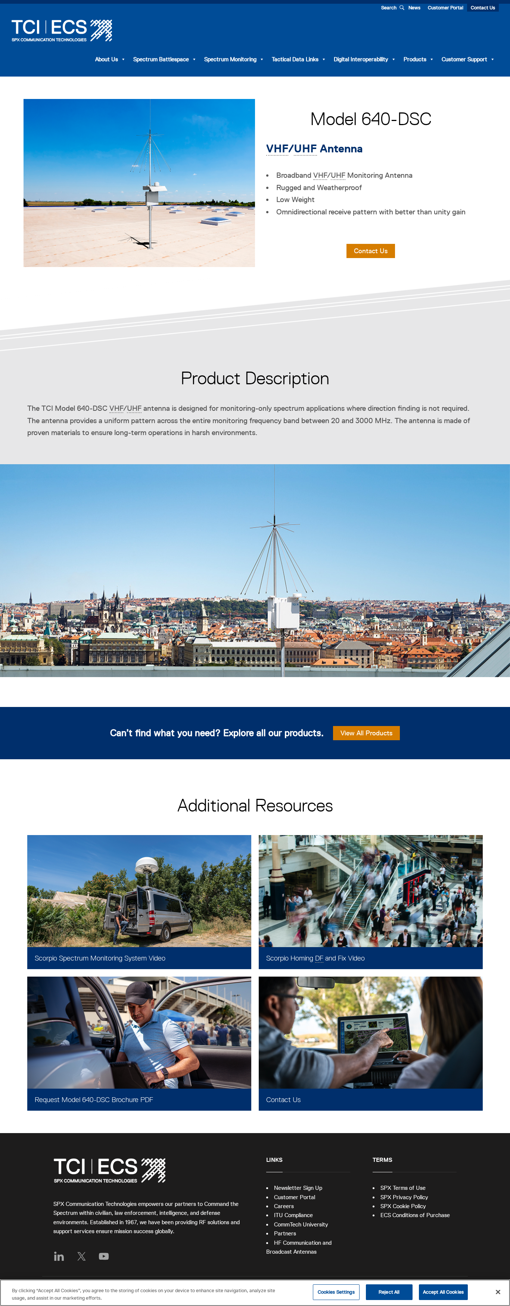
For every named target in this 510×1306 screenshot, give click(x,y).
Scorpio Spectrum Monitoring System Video (100, 958)
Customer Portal (445, 7)
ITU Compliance (293, 1215)
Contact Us (483, 7)
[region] (255, 1292)
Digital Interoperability (361, 59)
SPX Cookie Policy (403, 1206)
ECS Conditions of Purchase (415, 1215)
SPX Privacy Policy (404, 1197)
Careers (284, 1206)
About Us (106, 59)
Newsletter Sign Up (298, 1188)
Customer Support (464, 59)
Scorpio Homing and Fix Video (315, 958)
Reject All (389, 1292)
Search (389, 7)
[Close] (498, 1292)
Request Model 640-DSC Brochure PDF (94, 1100)
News (414, 7)
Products (415, 59)
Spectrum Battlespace (161, 59)
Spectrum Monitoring (230, 59)
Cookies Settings (336, 1292)
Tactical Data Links (295, 59)
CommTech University (301, 1224)
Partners (285, 1233)
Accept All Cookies (443, 1292)
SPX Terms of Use (403, 1188)
